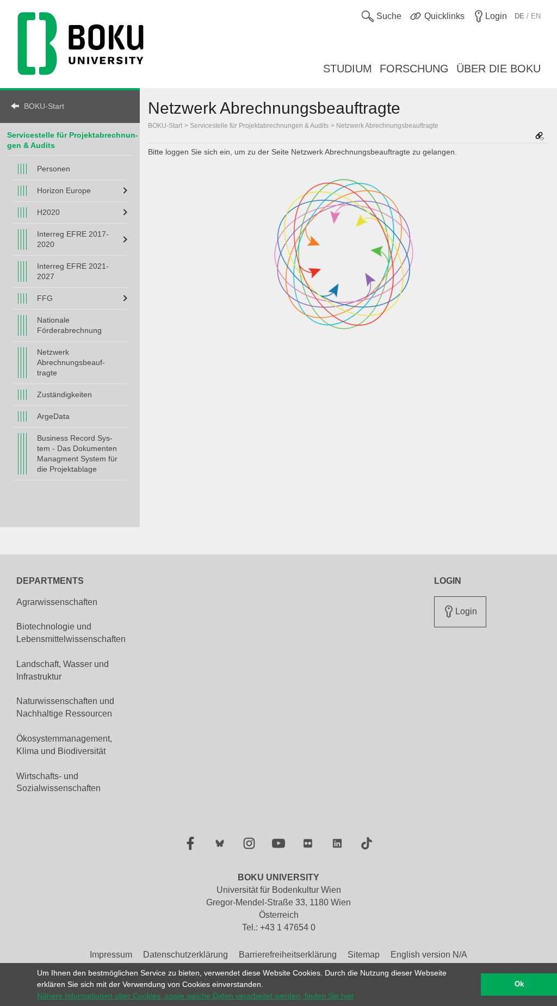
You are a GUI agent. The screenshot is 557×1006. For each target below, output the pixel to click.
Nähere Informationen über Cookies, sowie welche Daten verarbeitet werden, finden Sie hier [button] (195, 995)
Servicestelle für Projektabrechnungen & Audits (259, 125)
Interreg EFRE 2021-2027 (73, 271)
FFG (45, 298)
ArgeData (53, 416)
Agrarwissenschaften (56, 602)
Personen (53, 168)
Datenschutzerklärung (185, 954)
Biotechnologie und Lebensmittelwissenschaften (71, 633)
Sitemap (364, 954)
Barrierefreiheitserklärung (288, 954)
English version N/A (429, 954)
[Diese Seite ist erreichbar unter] (539, 137)
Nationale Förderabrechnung (69, 325)
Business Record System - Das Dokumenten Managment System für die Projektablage (77, 453)
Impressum (111, 954)
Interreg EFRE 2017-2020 (73, 239)
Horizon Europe (64, 190)
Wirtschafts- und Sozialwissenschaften (58, 782)
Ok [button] (519, 984)
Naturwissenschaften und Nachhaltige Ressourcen (65, 707)
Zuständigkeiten (64, 394)
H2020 (48, 212)
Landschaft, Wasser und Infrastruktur (62, 670)
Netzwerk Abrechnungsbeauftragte (71, 362)
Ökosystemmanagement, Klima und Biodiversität (64, 745)
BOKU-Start (44, 106)
